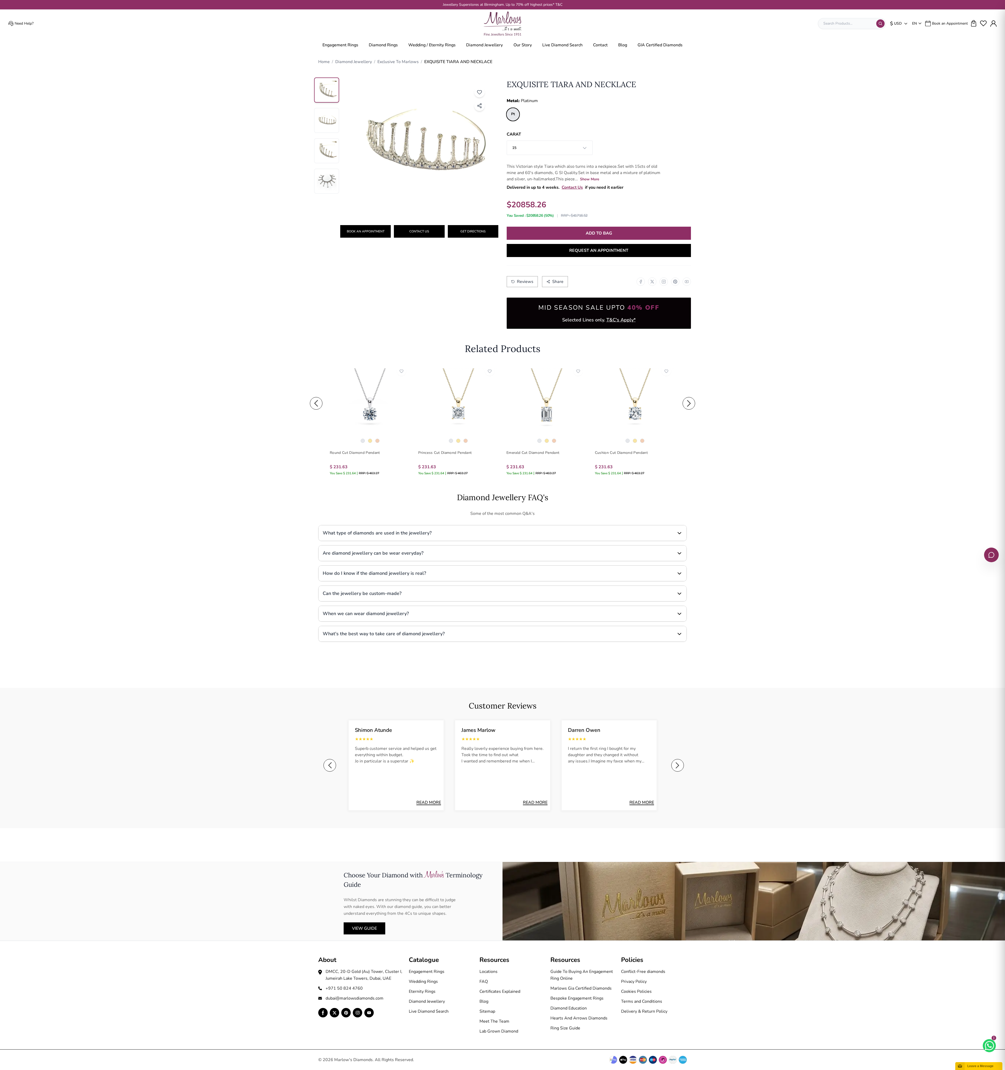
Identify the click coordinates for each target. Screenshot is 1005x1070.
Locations (488, 971)
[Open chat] (991, 555)
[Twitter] (652, 281)
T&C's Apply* (621, 320)
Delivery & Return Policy (644, 1011)
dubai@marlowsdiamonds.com (354, 998)
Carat (514, 134)
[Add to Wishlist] (479, 92)
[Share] (479, 106)
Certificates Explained (499, 991)
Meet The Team (494, 1021)
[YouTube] (687, 281)
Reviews (525, 282)
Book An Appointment (365, 231)
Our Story (522, 45)
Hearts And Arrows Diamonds (578, 1018)
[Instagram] (664, 281)
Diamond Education (568, 1008)
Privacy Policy (634, 981)
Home (324, 62)
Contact (600, 45)
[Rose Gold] (377, 441)
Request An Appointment (598, 250)
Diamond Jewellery (484, 45)
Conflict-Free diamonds (643, 971)
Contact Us (419, 231)
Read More (428, 802)
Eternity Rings (422, 991)
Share (557, 282)
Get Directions (472, 231)
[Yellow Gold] (370, 441)
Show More (589, 179)
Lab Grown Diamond (498, 1031)
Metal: (522, 101)
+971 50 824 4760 (344, 988)
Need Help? (24, 23)
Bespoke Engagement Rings (577, 998)
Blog (622, 45)
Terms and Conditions (641, 1001)
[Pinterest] (675, 281)
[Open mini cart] (973, 23)
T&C (558, 4)
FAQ (483, 981)
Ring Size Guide (565, 1028)
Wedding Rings (423, 981)
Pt (513, 114)
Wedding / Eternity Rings (432, 45)
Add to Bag (599, 233)
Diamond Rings (383, 45)
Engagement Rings (340, 45)
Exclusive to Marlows (398, 62)
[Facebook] (640, 281)
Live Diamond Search (562, 45)
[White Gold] (363, 441)
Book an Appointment (950, 23)
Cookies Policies (636, 991)
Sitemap (487, 1011)
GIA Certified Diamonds (660, 45)
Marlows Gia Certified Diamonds (581, 988)
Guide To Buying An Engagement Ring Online (581, 975)
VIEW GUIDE (364, 928)
